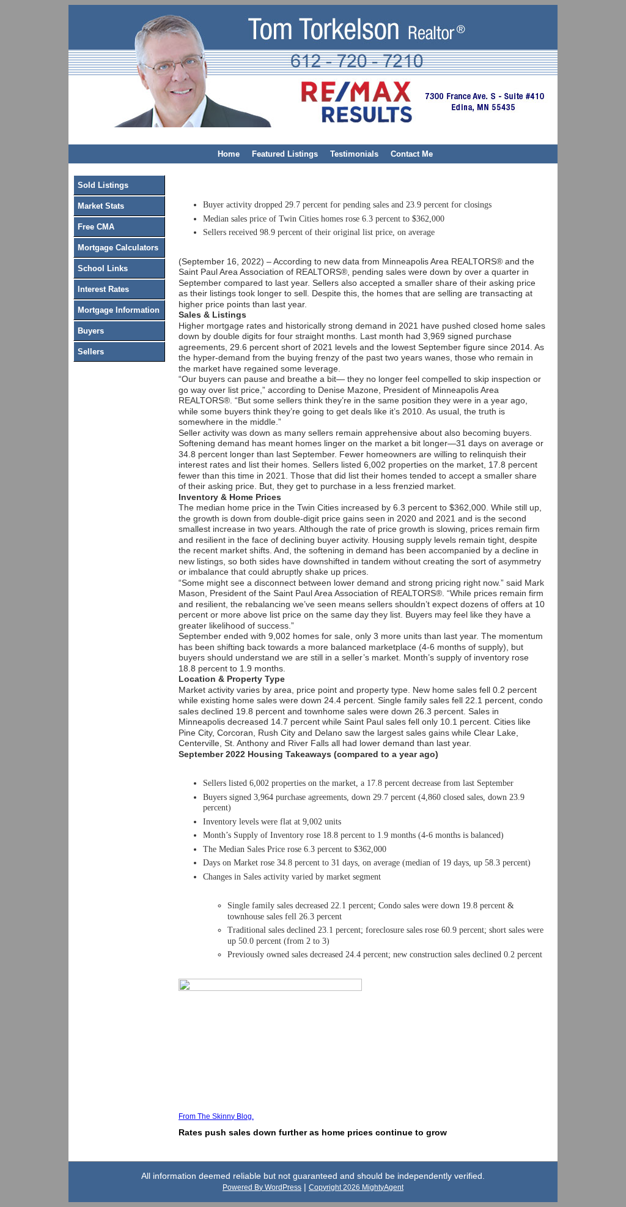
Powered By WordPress (262, 1187)
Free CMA (96, 226)
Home (229, 154)
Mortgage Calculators (118, 247)
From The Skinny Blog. (216, 1116)
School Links (103, 268)
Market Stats (101, 206)
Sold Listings (103, 185)
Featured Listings (285, 154)
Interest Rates (103, 289)
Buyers (91, 330)
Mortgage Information (119, 310)
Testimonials (354, 154)
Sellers (91, 351)
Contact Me (412, 154)
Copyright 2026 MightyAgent (356, 1187)
